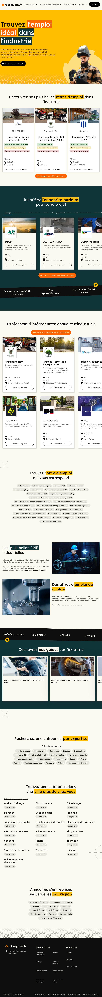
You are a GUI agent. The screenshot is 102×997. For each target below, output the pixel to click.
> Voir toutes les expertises (51, 746)
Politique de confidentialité (56, 994)
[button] (30, 4)
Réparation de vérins (57, 981)
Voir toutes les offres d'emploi (51, 176)
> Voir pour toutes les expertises (16, 799)
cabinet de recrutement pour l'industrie (75, 596)
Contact (94, 4)
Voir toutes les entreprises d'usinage (57, 275)
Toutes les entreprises (40, 953)
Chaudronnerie (41, 971)
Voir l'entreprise (19, 265)
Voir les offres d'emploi (13, 63)
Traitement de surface (57, 972)
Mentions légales (40, 994)
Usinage (39, 962)
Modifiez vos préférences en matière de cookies (83, 994)
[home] (12, 5)
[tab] (7, 213)
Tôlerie (55, 952)
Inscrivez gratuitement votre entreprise (51, 332)
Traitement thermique (40, 981)
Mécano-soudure (55, 963)
